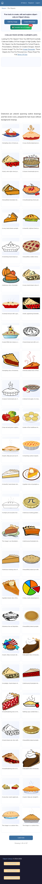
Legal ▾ (38, 3)
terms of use (22, 54)
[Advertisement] (21, 89)
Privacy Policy (12, 871)
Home (4, 8)
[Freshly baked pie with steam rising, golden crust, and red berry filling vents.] (31, 787)
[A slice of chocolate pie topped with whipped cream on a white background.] (31, 646)
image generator (29, 49)
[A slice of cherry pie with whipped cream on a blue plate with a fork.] (10, 132)
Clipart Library (7, 859)
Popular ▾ (31, 3)
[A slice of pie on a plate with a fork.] (10, 530)
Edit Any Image (12, 22)
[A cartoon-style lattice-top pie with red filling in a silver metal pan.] (31, 445)
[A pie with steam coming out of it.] (31, 815)
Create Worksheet (29, 22)
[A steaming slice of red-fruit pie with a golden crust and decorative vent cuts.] (31, 361)
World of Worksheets (12, 878)
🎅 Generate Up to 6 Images (22, 26)
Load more (21, 838)
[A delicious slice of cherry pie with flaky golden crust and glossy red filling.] (10, 758)
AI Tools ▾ (24, 3)
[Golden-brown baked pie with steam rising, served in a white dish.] (10, 445)
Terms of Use (11, 863)
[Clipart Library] (2, 3)
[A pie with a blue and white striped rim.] (10, 815)
